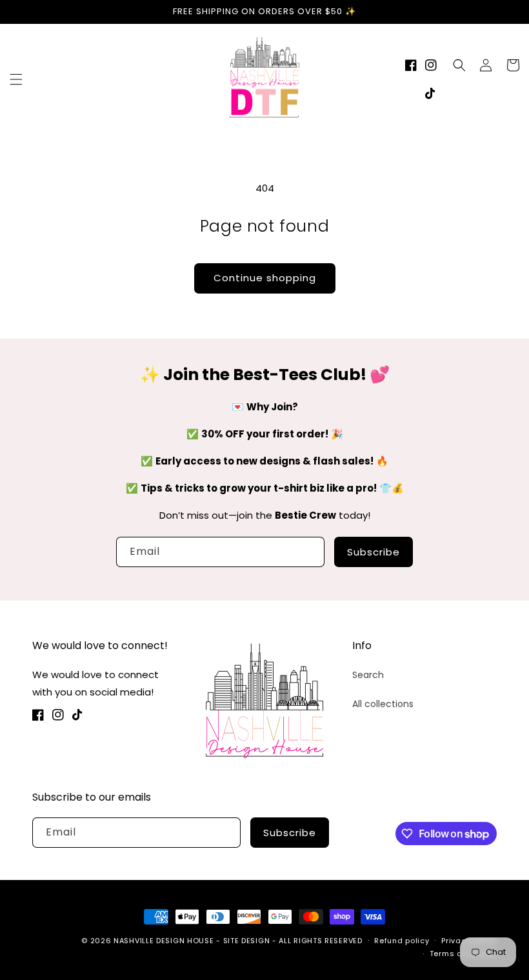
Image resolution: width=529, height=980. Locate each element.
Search (368, 674)
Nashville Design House (164, 940)
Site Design (246, 940)
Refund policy (401, 940)
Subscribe (373, 552)
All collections (383, 703)
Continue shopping (265, 278)
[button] (16, 79)
